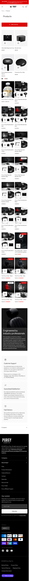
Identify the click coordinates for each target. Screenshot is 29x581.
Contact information (7, 571)
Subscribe (13, 511)
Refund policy (5, 565)
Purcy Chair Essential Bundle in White (6, 197)
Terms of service (6, 568)
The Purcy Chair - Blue (19, 271)
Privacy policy (14, 565)
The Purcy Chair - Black (7, 271)
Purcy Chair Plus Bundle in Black (20, 197)
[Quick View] (5, 93)
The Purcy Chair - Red (7, 294)
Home (3, 10)
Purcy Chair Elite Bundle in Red (19, 123)
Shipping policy (16, 568)
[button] (2, 7)
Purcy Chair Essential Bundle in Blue (6, 172)
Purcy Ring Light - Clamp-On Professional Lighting (19, 247)
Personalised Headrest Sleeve (7, 73)
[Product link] (8, 41)
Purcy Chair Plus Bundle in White (8, 246)
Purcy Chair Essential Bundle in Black (19, 148)
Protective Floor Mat (19, 72)
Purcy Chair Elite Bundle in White (7, 148)
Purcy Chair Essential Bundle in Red (19, 172)
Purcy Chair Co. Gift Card (7, 98)
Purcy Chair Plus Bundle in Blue (8, 221)
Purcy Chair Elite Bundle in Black (19, 99)
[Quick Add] (5, 42)
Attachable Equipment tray (7, 48)
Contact (6, 370)
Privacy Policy (23, 515)
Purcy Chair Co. (9, 561)
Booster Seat (17, 47)
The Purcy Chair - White (20, 294)
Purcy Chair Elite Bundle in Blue (7, 123)
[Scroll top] (26, 579)
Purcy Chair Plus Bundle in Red (20, 221)
